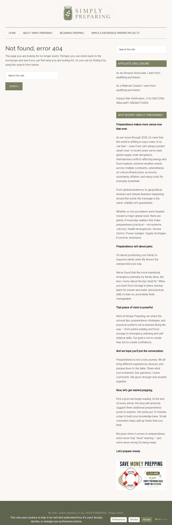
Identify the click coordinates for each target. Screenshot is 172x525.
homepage (11, 60)
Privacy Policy (116, 513)
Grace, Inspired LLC (69, 513)
